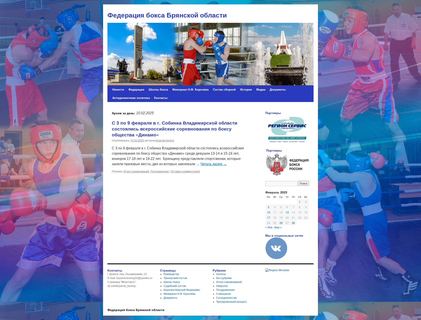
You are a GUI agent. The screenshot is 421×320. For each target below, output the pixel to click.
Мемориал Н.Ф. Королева (190, 89)
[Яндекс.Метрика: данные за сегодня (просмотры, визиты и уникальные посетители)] (277, 270)
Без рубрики (224, 278)
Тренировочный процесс (231, 301)
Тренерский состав (175, 278)
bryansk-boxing (165, 140)
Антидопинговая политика (131, 98)
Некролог (222, 286)
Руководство (171, 274)
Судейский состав (175, 286)
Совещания (223, 293)
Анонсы (221, 274)
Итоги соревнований (136, 171)
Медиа (260, 89)
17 (268, 217)
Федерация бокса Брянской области (135, 309)
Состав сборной (224, 89)
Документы (278, 89)
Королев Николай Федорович (182, 289)
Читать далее (213, 164)
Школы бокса (158, 89)
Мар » (278, 227)
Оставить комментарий (185, 171)
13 (287, 212)
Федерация (136, 89)
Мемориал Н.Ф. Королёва (179, 293)
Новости (118, 89)
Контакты (161, 98)
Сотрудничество (226, 297)
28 (293, 223)
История (246, 89)
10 (268, 212)
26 (281, 223)
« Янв (268, 227)
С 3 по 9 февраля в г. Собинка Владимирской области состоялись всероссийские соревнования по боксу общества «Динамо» (174, 128)
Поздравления (159, 171)
